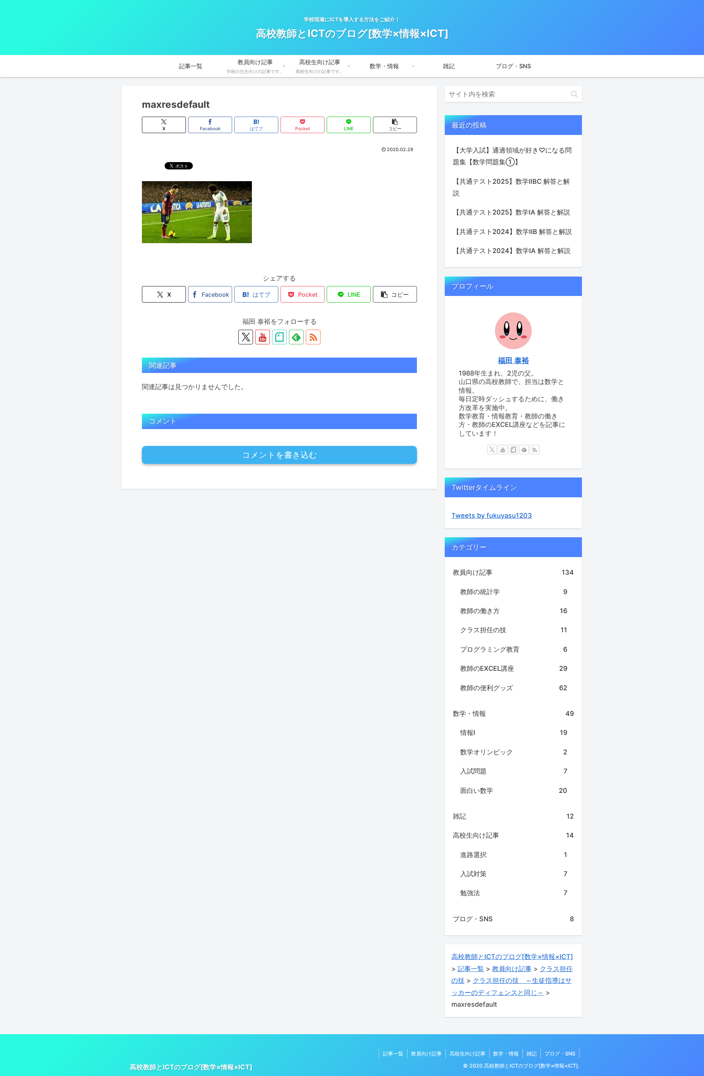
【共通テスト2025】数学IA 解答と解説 (511, 212)
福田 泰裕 (513, 360)
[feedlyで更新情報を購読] (296, 337)
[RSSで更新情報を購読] (313, 337)
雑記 (532, 1053)
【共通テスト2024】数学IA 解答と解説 (512, 251)
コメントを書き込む (279, 455)
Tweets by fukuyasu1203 (491, 515)
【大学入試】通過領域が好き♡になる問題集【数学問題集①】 (512, 156)
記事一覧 (393, 1053)
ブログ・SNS (559, 1053)
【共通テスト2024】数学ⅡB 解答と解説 (512, 231)
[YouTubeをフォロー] (262, 337)
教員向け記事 (426, 1053)
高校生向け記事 (467, 1053)
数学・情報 (506, 1053)
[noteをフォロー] (279, 337)
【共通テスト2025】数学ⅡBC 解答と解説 (511, 187)
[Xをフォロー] (245, 337)
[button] (395, 125)
